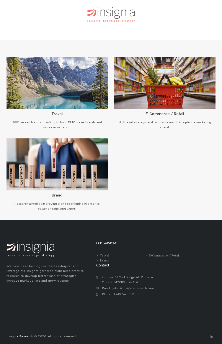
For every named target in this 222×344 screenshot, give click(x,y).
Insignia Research (20, 336)
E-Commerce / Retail (165, 114)
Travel (57, 114)
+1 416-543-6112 (124, 294)
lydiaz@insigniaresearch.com (133, 288)
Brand (57, 195)
